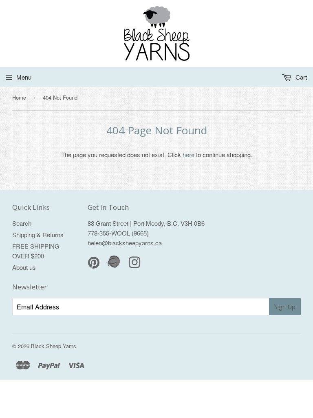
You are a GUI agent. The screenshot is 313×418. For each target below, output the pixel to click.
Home (19, 97)
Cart (300, 77)
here (188, 154)
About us (24, 267)
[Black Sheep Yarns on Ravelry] (114, 266)
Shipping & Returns (38, 234)
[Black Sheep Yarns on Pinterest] (94, 264)
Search (21, 223)
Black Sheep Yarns (53, 346)
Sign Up (284, 306)
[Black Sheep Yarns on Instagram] (134, 264)
